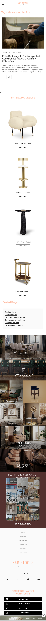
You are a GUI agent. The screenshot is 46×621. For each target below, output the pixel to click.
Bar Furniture (10, 312)
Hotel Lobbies (11, 315)
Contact (23, 548)
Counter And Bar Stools (15, 317)
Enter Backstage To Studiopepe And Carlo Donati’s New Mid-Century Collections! (21, 58)
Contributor (23, 544)
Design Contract (12, 323)
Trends (4, 52)
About (23, 532)
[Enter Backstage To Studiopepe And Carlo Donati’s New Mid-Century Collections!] (23, 33)
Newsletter (23, 540)
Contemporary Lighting (15, 320)
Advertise (23, 536)
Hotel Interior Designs (14, 325)
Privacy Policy (23, 552)
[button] (43, 501)
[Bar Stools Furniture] (23, 4)
